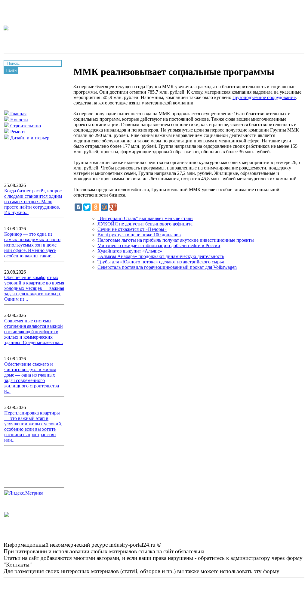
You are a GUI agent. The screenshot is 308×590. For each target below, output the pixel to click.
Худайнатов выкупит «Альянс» (129, 250)
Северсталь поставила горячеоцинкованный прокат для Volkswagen (167, 267)
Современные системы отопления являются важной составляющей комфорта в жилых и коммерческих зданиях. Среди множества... (33, 331)
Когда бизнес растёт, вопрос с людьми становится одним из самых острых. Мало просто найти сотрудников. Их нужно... (33, 201)
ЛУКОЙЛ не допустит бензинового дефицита (144, 223)
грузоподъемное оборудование (264, 97)
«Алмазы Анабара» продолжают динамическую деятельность (160, 256)
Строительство (25, 125)
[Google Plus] (113, 207)
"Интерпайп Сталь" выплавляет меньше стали (145, 218)
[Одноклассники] (95, 207)
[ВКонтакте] (78, 207)
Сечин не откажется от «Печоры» (132, 229)
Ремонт (17, 131)
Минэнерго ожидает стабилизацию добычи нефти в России (158, 245)
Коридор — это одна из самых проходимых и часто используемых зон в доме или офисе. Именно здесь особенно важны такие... (32, 244)
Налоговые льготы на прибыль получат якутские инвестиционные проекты (175, 240)
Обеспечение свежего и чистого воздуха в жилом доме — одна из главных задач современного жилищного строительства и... (31, 378)
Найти (11, 70)
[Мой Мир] (104, 207)
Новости (18, 119)
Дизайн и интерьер (29, 137)
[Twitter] (87, 207)
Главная (17, 113)
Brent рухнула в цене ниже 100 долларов (139, 234)
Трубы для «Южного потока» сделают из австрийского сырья (160, 261)
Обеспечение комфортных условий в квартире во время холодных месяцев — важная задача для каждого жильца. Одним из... (34, 288)
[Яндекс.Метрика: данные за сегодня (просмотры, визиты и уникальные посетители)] (23, 493)
